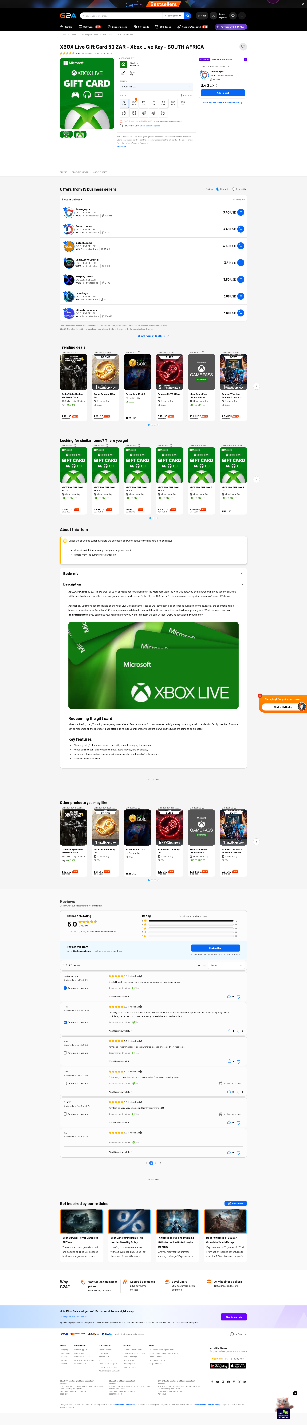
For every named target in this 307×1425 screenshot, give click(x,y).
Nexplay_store (84, 276)
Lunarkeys (81, 293)
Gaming (74, 34)
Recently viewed (80, 172)
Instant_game (83, 242)
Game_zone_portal (86, 259)
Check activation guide (150, 126)
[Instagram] (234, 1382)
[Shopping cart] (242, 16)
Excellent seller (85, 212)
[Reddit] (228, 1382)
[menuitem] (66, 27)
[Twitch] (223, 1382)
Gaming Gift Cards (90, 34)
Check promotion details (72, 1316)
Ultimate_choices (86, 309)
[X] (239, 1382)
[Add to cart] (240, 212)
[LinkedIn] (245, 1382)
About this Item (100, 172)
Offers (63, 172)
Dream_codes (83, 225)
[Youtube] (217, 1382)
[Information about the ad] (139, 352)
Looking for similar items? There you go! (94, 440)
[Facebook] (212, 1382)
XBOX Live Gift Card (124, 34)
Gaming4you (217, 71)
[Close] (302, 4)
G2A (64, 34)
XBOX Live (107, 34)
